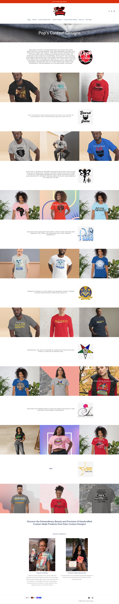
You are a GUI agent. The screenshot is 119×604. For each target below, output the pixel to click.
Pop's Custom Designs (87, 601)
